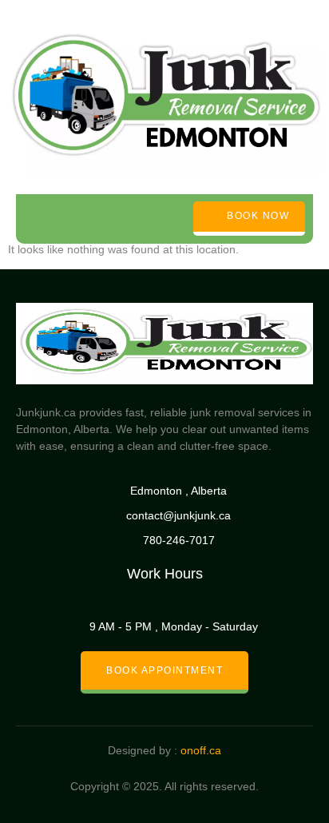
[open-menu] (33, 219)
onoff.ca (200, 750)
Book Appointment (164, 670)
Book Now (258, 216)
